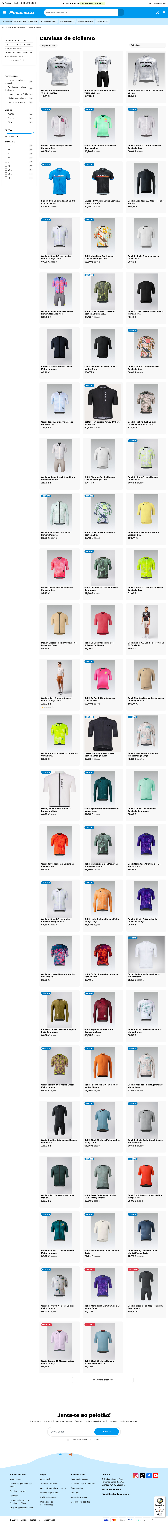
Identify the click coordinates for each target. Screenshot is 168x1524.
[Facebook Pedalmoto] (149, 1475)
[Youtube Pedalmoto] (155, 1475)
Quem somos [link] (15, 1479)
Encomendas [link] (77, 1488)
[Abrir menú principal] (5, 12)
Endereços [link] (75, 1492)
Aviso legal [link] (45, 1479)
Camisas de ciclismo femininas (18, 44)
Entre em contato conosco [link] (21, 1507)
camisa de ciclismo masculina (18, 52)
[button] (157, 3)
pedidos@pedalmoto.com (116, 1494)
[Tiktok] (142, 1475)
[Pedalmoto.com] (21, 12)
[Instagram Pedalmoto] (135, 1475)
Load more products (103, 1379)
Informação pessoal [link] (79, 1479)
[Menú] (164, 1497)
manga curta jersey (13, 48)
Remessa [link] (14, 1495)
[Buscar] (121, 12)
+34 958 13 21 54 (112, 1489)
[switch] (159, 1514)
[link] (157, 12)
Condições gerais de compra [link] (53, 1488)
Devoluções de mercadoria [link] (83, 1483)
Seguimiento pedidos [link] (80, 1502)
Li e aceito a (86, 1439)
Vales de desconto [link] (79, 1497)
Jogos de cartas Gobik (15, 60)
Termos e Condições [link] (49, 1483)
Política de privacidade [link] (50, 1492)
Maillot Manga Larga (14, 56)
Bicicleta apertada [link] (18, 1491)
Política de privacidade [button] (92, 1439)
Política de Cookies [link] (48, 1497)
